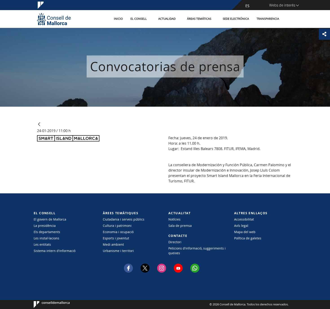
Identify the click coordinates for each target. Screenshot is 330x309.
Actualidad (167, 19)
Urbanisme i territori (118, 251)
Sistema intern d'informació (54, 251)
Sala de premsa (180, 225)
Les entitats (42, 244)
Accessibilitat (244, 219)
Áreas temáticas (199, 19)
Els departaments (47, 232)
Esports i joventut (116, 238)
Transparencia (268, 19)
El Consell (138, 19)
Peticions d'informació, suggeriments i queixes (197, 250)
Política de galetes (247, 238)
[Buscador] (287, 19)
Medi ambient (113, 244)
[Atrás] (39, 124)
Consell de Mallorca (47, 304)
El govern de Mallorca (50, 219)
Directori (174, 242)
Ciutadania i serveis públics (123, 219)
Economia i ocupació (118, 232)
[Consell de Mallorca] (54, 19)
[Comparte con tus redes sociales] (324, 34)
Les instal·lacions (46, 238)
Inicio (118, 19)
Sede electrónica (236, 19)
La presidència (45, 225)
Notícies (174, 219)
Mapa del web (244, 232)
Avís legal (241, 225)
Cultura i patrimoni (117, 225)
